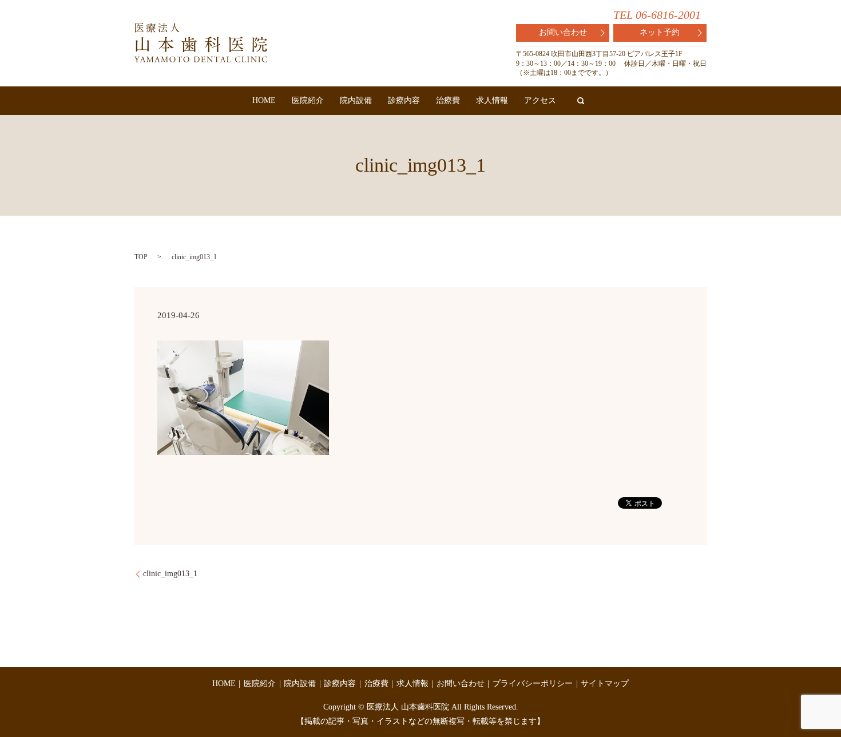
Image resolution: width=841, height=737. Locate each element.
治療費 (448, 100)
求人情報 (492, 100)
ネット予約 (660, 32)
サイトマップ (605, 683)
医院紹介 (308, 100)
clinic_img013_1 (170, 573)
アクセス (540, 100)
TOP (141, 257)
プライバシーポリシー (533, 683)
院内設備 (356, 100)
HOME (264, 100)
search (580, 100)
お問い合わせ (563, 32)
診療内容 (404, 100)
